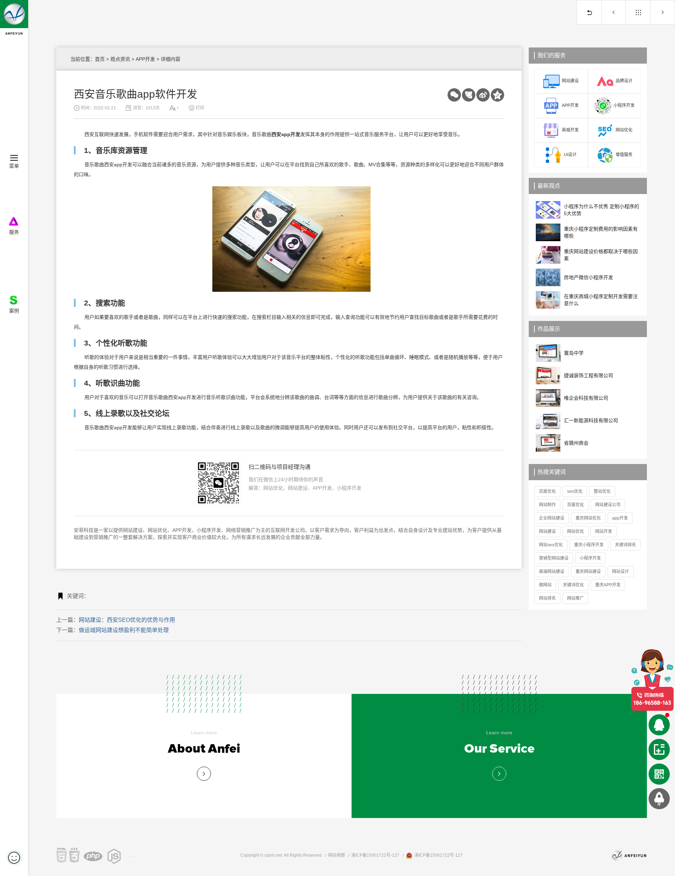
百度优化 (547, 491)
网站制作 (547, 504)
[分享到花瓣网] (483, 95)
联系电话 (652, 680)
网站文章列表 (638, 12)
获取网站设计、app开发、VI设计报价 (659, 749)
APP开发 (145, 59)
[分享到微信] (454, 95)
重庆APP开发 (608, 584)
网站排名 (547, 598)
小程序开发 (209, 530)
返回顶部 (659, 798)
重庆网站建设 (588, 571)
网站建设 (133, 530)
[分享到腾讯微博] (468, 95)
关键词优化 (573, 584)
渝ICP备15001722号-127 (375, 855)
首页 (100, 59)
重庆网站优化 (588, 518)
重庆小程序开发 (589, 544)
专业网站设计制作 (204, 774)
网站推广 (575, 598)
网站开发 (603, 531)
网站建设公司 (608, 504)
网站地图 (336, 855)
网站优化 (157, 530)
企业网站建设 (551, 518)
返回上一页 (589, 12)
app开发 (620, 518)
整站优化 (602, 491)
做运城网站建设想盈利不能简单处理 (662, 12)
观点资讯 (120, 59)
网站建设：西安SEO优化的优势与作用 (613, 12)
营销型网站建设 (553, 558)
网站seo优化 (551, 544)
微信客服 (659, 774)
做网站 (545, 584)
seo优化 (575, 491)
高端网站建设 (551, 571)
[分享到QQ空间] (497, 95)
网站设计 (620, 571)
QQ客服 (659, 724)
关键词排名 (625, 544)
